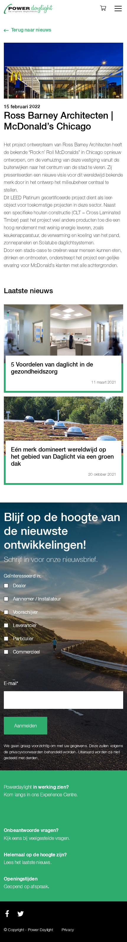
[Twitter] (20, 915)
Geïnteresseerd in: (23, 576)
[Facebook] (7, 915)
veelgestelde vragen (49, 838)
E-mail (11, 683)
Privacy (68, 930)
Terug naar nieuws (31, 30)
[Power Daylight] (28, 9)
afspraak (39, 886)
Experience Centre (58, 794)
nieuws (43, 862)
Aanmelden (25, 726)
